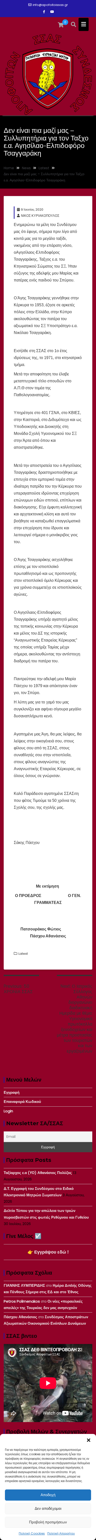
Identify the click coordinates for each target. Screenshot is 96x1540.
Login (8, 1111)
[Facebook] (44, 12)
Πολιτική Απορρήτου (61, 1533)
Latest (23, 953)
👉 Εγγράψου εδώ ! (48, 1252)
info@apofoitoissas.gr (50, 4)
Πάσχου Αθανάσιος (20, 1316)
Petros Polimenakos (22, 1301)
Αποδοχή (48, 1494)
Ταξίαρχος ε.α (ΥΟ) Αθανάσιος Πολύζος (38, 1172)
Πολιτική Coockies (32, 1533)
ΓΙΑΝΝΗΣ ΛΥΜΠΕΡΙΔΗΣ (24, 1285)
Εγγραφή (11, 1092)
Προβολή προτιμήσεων (48, 1522)
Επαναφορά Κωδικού (22, 1101)
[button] (88, 1440)
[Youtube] (52, 12)
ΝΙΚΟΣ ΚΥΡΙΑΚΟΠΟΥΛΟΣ (40, 215)
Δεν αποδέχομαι (48, 1508)
